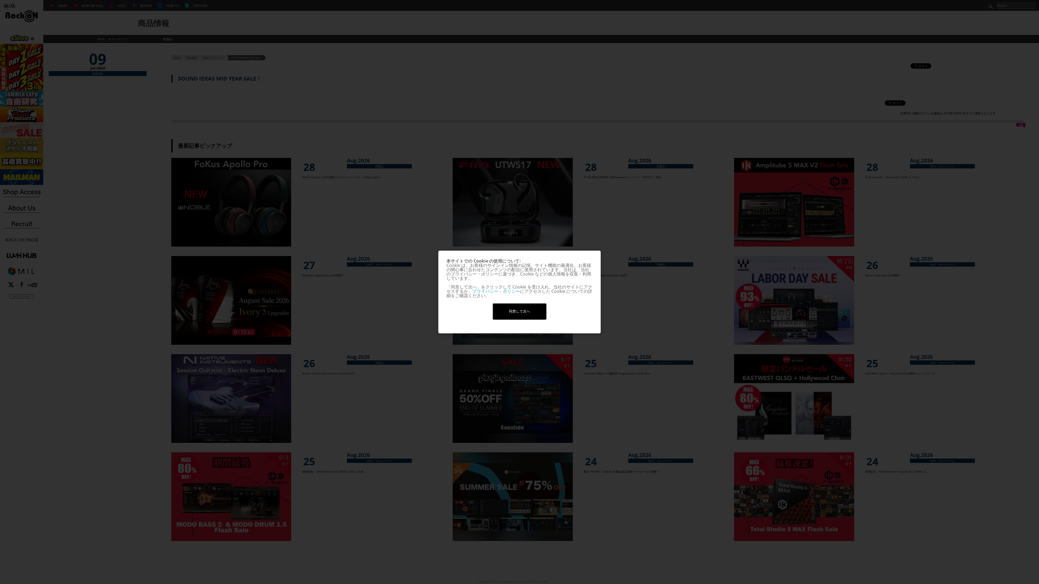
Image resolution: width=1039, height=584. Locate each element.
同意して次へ (519, 311)
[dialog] (519, 292)
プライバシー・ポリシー (496, 291)
